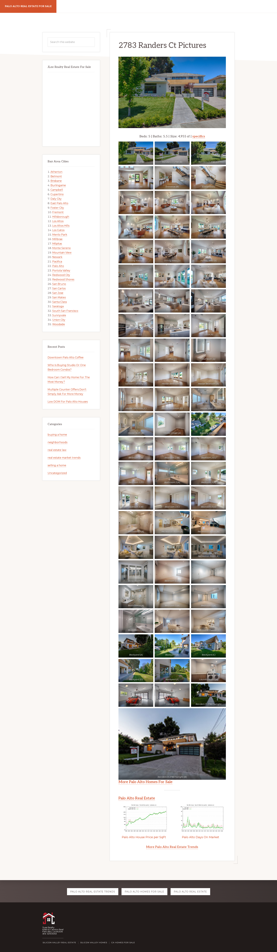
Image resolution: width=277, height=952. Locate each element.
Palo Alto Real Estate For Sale (28, 6)
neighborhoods (57, 442)
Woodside (58, 324)
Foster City (57, 207)
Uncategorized (57, 473)
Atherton (56, 171)
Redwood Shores (63, 279)
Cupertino (57, 194)
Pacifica (57, 261)
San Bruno (59, 283)
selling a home (57, 465)
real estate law (57, 450)
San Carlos (59, 288)
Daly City (56, 198)
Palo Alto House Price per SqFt (144, 837)
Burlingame (58, 185)
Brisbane (56, 180)
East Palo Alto (59, 203)
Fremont (58, 212)
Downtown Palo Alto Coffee (66, 357)
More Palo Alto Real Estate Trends (172, 847)
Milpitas (57, 243)
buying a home (57, 434)
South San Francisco (65, 310)
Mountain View (61, 252)
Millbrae (57, 239)
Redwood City (61, 275)
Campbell (56, 189)
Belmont (56, 176)
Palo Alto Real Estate (136, 798)
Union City (58, 319)
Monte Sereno (61, 248)
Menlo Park (59, 234)
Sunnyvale (59, 315)
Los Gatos (58, 230)
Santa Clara (59, 301)
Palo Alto (58, 266)
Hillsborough (60, 216)
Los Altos (57, 221)
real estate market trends (64, 457)
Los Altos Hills (60, 225)
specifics (198, 136)
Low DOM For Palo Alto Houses (68, 401)
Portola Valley (61, 270)
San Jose (57, 292)
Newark (57, 257)
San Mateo (59, 297)
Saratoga (58, 306)
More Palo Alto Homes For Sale (145, 782)
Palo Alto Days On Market (200, 837)
